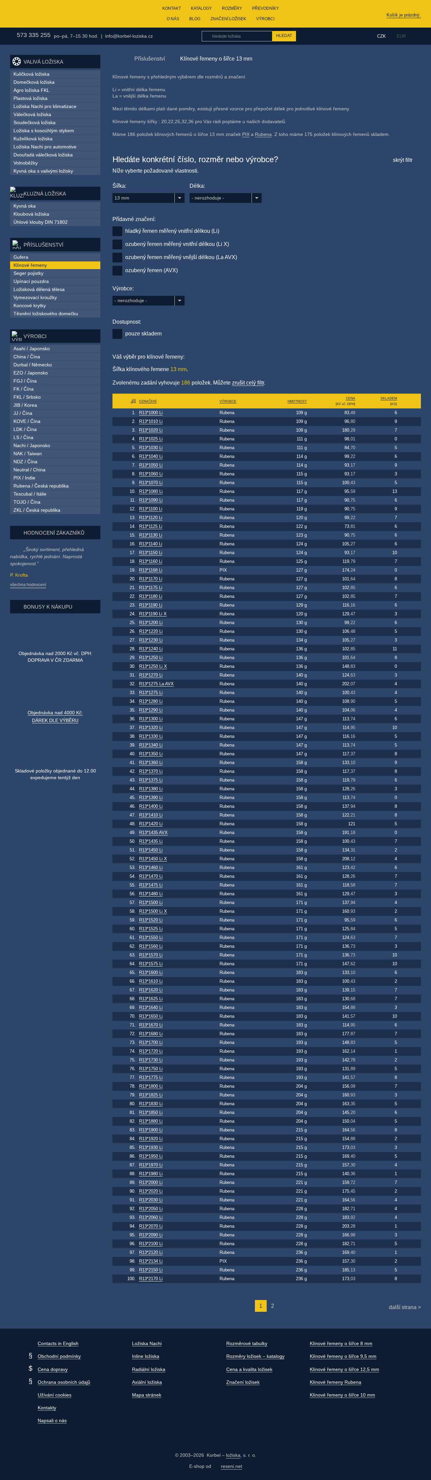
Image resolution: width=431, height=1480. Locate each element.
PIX (246, 134)
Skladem (388, 398)
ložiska (233, 1455)
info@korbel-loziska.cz (129, 36)
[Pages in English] (416, 36)
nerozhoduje (208, 198)
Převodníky (265, 8)
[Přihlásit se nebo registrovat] (356, 36)
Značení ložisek (228, 18)
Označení (148, 401)
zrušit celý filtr (248, 383)
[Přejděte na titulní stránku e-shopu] (115, 58)
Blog (194, 18)
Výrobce (228, 401)
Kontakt (171, 8)
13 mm (121, 198)
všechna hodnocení (28, 584)
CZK (381, 36)
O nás (173, 18)
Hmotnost (297, 401)
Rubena (263, 134)
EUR (401, 36)
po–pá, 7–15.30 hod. (76, 36)
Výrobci (265, 18)
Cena (350, 398)
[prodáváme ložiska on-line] (45, 14)
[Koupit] (410, 412)
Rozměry (232, 8)
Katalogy (201, 8)
